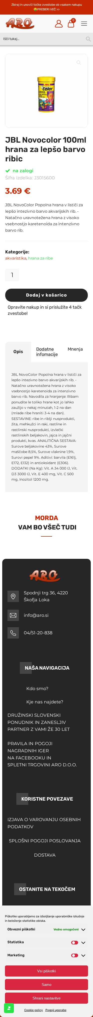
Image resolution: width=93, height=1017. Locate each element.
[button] (78, 62)
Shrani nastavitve (46, 998)
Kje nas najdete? (44, 702)
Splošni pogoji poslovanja (45, 841)
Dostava (45, 855)
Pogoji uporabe (55, 1010)
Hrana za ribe (40, 258)
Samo (46, 984)
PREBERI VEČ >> (48, 9)
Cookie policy (33, 1010)
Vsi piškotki (46, 971)
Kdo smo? (37, 688)
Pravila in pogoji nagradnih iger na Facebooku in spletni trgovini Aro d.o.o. (42, 754)
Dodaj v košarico (46, 295)
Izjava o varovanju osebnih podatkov (44, 823)
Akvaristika (15, 258)
